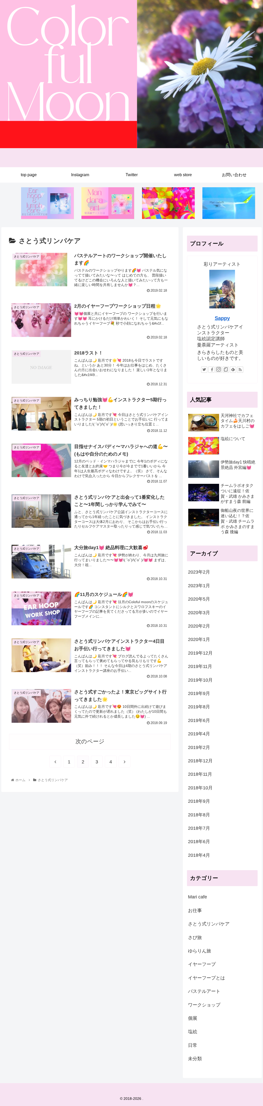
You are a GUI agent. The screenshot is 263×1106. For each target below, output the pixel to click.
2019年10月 (200, 680)
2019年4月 (199, 733)
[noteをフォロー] (226, 370)
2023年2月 (199, 572)
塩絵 (192, 1031)
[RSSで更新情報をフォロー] (240, 370)
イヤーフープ (202, 964)
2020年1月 (199, 639)
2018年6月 (199, 841)
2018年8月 (199, 814)
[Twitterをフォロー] (204, 370)
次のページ (90, 741)
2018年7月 (199, 828)
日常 (192, 1045)
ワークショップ (204, 1004)
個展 (192, 1018)
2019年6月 (199, 720)
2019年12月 (200, 653)
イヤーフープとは (206, 977)
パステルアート (204, 991)
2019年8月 (199, 706)
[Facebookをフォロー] (211, 370)
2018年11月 (200, 774)
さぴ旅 (195, 937)
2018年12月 (200, 760)
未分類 (195, 1058)
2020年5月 (199, 599)
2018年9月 (199, 801)
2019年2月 (199, 747)
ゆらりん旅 (199, 950)
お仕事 (195, 910)
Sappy (222, 318)
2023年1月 (199, 585)
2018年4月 (199, 855)
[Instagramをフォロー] (218, 370)
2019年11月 (200, 666)
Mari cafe (197, 896)
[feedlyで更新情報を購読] (233, 370)
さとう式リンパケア (209, 923)
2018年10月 (200, 787)
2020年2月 (199, 626)
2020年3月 (199, 612)
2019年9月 (199, 693)
